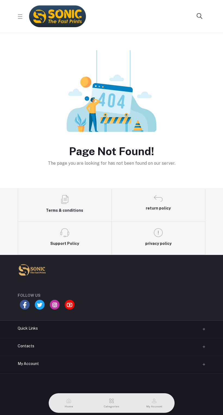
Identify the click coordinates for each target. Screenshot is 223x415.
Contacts (26, 346)
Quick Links (28, 328)
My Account (28, 363)
